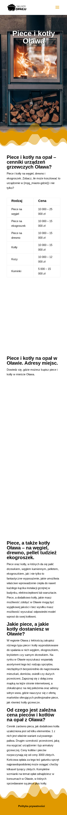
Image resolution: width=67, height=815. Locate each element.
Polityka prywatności (31, 806)
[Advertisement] (33, 85)
